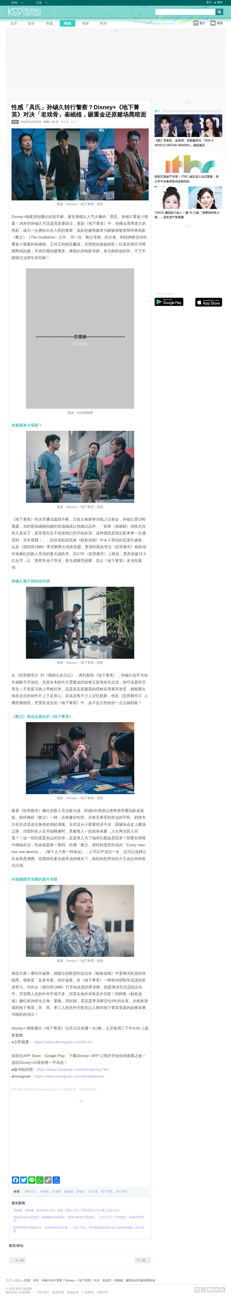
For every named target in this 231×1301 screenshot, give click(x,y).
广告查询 (88, 1292)
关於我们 (43, 1292)
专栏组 (65, 121)
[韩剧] (69, 24)
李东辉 (56, 1191)
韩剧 (15, 121)
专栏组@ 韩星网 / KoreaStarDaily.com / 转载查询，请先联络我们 (54, 1089)
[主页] (15, 24)
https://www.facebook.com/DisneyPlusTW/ (73, 1069)
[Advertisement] (80, 1136)
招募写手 (103, 1292)
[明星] (51, 24)
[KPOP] (33, 24)
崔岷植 (68, 1191)
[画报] (105, 24)
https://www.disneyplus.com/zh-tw (62, 1042)
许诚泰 (44, 1191)
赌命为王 (31, 1191)
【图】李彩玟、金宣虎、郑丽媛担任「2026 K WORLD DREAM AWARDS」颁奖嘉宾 (184, 143)
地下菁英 (107, 1191)
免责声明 (58, 1292)
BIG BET (122, 1191)
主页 (9, 1280)
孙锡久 (80, 1191)
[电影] (87, 24)
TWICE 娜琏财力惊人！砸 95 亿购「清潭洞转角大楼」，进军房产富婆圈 (187, 215)
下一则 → (142, 1260)
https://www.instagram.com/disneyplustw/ (69, 1076)
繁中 (209, 2)
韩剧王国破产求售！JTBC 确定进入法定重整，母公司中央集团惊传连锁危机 (187, 179)
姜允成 (93, 1191)
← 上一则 (17, 1260)
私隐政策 (73, 1292)
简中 (220, 2)
